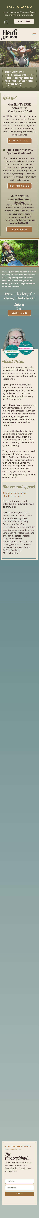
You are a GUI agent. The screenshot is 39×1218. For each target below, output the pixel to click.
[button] (10, 34)
